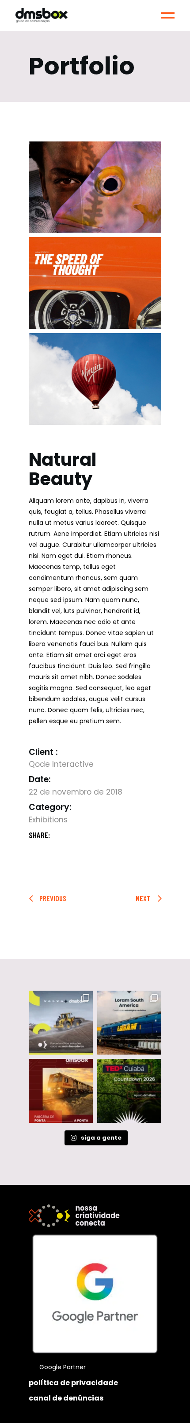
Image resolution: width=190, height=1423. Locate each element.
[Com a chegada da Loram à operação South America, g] (61, 1091)
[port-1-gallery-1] (95, 187)
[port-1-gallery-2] (95, 283)
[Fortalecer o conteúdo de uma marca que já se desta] (129, 1023)
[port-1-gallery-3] (95, 379)
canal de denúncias (66, 1398)
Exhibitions (48, 819)
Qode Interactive (61, 764)
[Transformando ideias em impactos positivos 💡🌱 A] (129, 1091)
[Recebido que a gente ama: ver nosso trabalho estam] (61, 1023)
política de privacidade (73, 1383)
